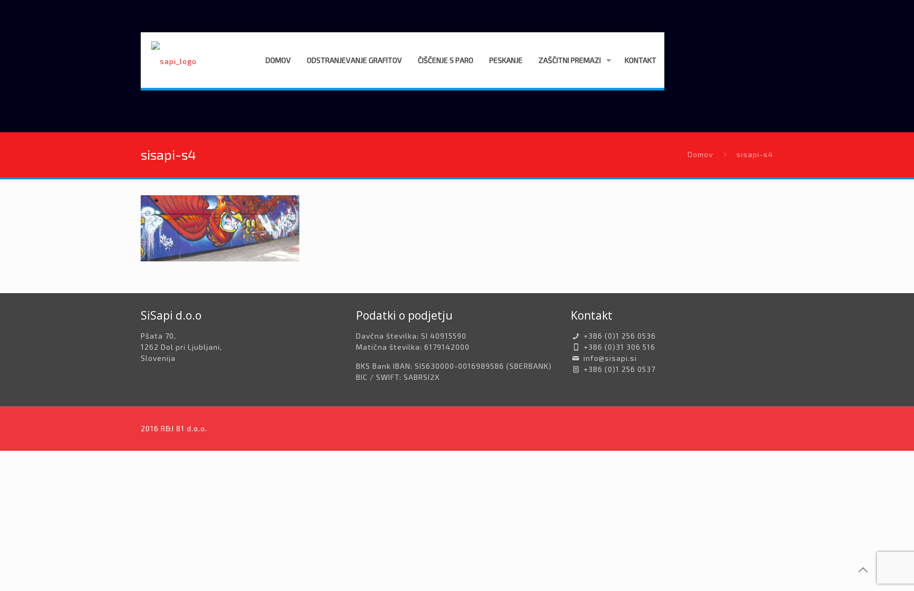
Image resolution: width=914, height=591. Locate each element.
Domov (700, 154)
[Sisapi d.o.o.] (174, 60)
